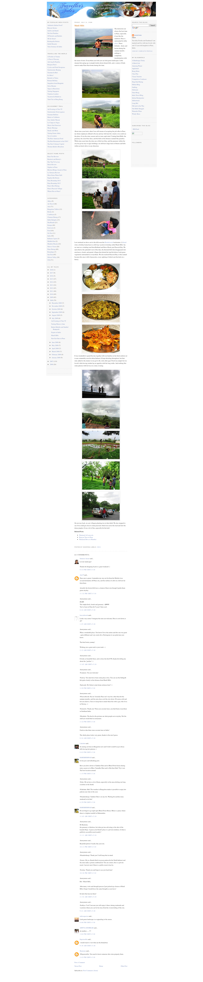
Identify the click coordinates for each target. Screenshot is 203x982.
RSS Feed (136, 129)
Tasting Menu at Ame (58, 324)
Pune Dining (51, 249)
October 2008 (56, 309)
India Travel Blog (137, 95)
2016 (52, 276)
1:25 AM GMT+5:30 (88, 624)
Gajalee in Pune (52, 167)
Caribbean (50, 214)
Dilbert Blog (136, 84)
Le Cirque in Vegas (53, 122)
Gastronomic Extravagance (56, 112)
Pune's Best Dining (53, 186)
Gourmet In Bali (52, 72)
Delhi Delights (52, 220)
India (49, 236)
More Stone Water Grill (54, 175)
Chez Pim (135, 74)
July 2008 (55, 318)
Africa (49, 201)
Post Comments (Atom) (90, 970)
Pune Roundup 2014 (54, 180)
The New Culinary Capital (55, 144)
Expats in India (56, 332)
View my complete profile (142, 51)
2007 (52, 361)
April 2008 (55, 348)
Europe (49, 225)
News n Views (51, 246)
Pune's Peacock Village (54, 188)
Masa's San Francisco (54, 125)
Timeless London (53, 94)
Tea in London (52, 136)
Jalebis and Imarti (53, 31)
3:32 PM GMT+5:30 (87, 722)
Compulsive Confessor (139, 79)
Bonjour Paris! (52, 65)
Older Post (124, 966)
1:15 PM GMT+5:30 (87, 773)
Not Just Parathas (52, 33)
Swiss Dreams (51, 86)
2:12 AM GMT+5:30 (88, 650)
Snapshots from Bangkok (55, 83)
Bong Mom (135, 71)
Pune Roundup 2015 (54, 183)
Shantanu (83, 951)
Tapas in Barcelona (53, 89)
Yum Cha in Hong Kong (55, 99)
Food (49, 230)
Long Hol (135, 103)
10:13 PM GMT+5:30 (88, 847)
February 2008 (56, 354)
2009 (52, 297)
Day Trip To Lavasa (53, 162)
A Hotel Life (136, 63)
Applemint (135, 68)
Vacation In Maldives (54, 97)
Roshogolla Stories (53, 41)
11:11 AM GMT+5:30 (88, 835)
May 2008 (55, 345)
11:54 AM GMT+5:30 (88, 897)
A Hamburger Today (138, 60)
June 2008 (55, 342)
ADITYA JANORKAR (87, 928)
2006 (52, 364)
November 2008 (57, 306)
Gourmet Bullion (52, 115)
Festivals (50, 228)
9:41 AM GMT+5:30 (88, 911)
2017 (52, 273)
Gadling (134, 87)
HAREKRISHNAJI (86, 757)
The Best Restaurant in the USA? (57, 141)
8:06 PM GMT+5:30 (87, 922)
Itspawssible (84, 939)
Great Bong (135, 92)
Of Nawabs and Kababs (54, 36)
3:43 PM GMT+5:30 (87, 957)
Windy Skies (136, 114)
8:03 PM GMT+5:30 (87, 752)
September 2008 (57, 312)
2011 (52, 291)
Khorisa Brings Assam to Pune (57, 170)
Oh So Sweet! (51, 39)
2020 (52, 270)
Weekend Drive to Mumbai (87, 539)
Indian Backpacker (138, 98)
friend (124, 242)
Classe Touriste (137, 76)
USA (48, 260)
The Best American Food (55, 138)
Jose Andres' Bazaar (53, 120)
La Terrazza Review (53, 172)
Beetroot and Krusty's (54, 159)
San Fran (50, 254)
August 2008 (56, 315)
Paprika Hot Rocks (53, 178)
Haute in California (53, 117)
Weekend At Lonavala (86, 535)
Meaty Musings (52, 128)
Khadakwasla (109, 242)
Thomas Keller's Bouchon (55, 147)
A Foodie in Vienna (53, 57)
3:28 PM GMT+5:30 (87, 688)
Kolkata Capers (52, 238)
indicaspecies (84, 916)
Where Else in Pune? (54, 191)
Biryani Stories (52, 28)
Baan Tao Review (53, 156)
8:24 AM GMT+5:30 (88, 610)
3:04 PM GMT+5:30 (87, 934)
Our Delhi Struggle (138, 109)
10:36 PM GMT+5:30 (88, 873)
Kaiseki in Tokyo (52, 78)
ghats (116, 43)
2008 (52, 300)
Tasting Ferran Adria (53, 133)
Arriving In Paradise (53, 62)
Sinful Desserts (52, 44)
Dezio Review (51, 164)
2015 (52, 279)
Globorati (135, 90)
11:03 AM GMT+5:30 (88, 816)
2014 (52, 282)
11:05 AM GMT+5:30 (88, 664)
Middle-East (51, 241)
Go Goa (49, 233)
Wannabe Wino (137, 111)
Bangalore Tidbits (53, 209)
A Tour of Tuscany (53, 59)
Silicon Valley (52, 257)
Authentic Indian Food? (55, 25)
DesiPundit (51, 222)
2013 (52, 285)
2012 (52, 288)
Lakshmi (82, 743)
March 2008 (56, 351)
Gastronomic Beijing (54, 70)
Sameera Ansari (85, 558)
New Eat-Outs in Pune (58, 338)
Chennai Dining (52, 217)
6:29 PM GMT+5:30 (87, 802)
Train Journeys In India (54, 47)
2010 (52, 294)
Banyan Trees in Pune (86, 537)
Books (49, 212)
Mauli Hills (55, 335)
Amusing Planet (137, 66)
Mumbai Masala (52, 244)
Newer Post (78, 966)
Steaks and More (52, 130)
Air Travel (50, 204)
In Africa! (50, 75)
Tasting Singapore (53, 91)
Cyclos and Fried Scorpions (56, 67)
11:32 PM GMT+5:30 (88, 593)
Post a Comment (79, 962)
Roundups (50, 252)
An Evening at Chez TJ (54, 109)
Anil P (82, 575)
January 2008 (56, 357)
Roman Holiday (52, 80)
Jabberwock (136, 100)
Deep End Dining (137, 82)
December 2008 (57, 303)
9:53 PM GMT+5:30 (87, 570)
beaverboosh (84, 615)
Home (101, 966)
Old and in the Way (138, 106)
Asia (48, 206)
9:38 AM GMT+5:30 (88, 946)
